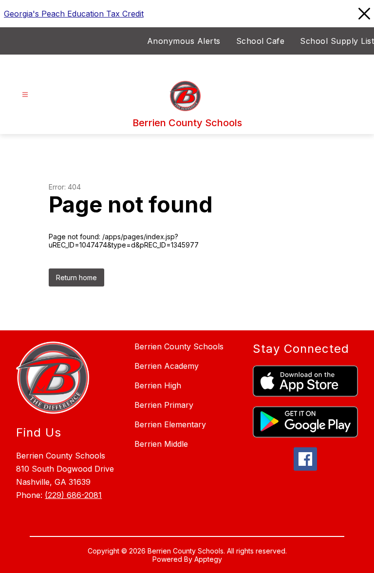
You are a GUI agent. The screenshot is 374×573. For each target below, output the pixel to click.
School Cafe (260, 41)
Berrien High (157, 385)
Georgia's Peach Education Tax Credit (74, 14)
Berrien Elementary (170, 424)
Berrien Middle (161, 444)
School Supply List (337, 41)
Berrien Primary (163, 405)
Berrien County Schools (179, 346)
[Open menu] (25, 94)
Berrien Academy (166, 366)
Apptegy (208, 559)
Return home (76, 277)
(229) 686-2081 (73, 495)
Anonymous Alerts (184, 41)
